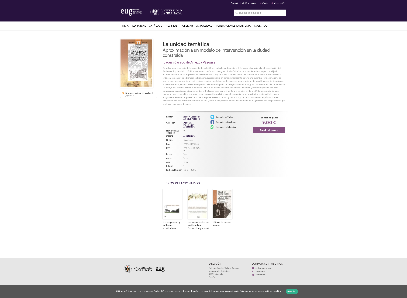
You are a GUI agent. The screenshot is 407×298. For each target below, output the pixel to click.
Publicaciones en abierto (233, 25)
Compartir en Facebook (225, 122)
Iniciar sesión (279, 3)
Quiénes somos (249, 3)
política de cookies (273, 291)
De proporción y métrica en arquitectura (171, 225)
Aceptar (291, 291)
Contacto (235, 3)
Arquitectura (189, 136)
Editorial (139, 25)
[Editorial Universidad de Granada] (135, 11)
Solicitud (261, 25)
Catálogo (155, 25)
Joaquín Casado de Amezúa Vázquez (189, 62)
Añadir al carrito (269, 129)
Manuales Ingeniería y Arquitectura (189, 125)
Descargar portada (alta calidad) (139, 94)
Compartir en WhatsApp (225, 127)
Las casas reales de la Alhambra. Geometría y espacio (199, 225)
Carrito (265, 3)
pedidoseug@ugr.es (263, 268)
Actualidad (204, 25)
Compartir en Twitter (224, 117)
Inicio (125, 25)
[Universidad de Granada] (166, 11)
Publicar (187, 25)
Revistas (171, 25)
